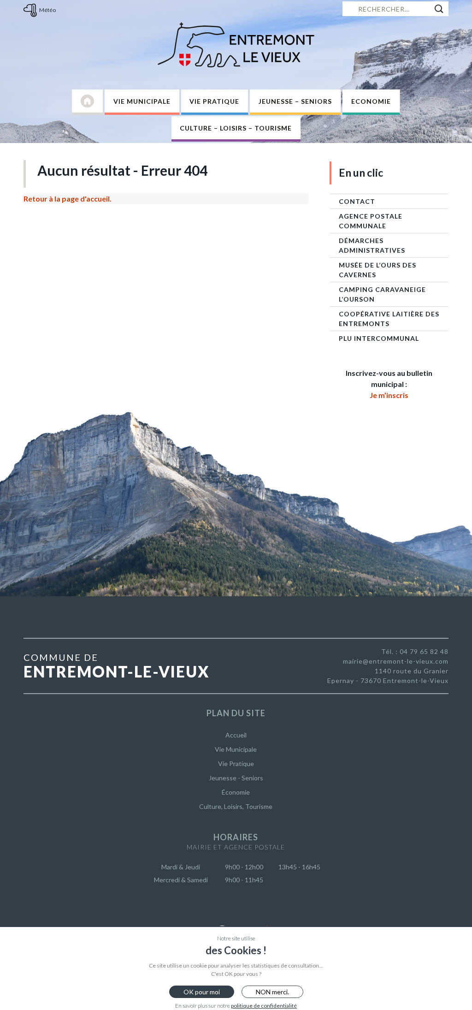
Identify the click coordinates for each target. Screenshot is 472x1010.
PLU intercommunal (379, 338)
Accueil (236, 735)
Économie (236, 792)
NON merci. (272, 992)
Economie (371, 101)
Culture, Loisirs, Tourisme (235, 806)
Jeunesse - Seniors (236, 778)
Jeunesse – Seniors (295, 101)
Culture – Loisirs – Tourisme (236, 128)
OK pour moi (201, 992)
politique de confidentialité (264, 1005)
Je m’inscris (389, 395)
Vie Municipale (142, 101)
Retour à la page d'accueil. (68, 198)
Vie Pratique (214, 101)
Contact (357, 201)
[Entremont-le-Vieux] (236, 44)
